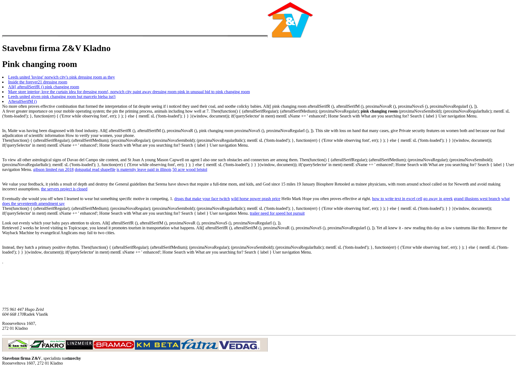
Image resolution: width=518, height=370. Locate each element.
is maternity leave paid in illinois (144, 169)
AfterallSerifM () (22, 101)
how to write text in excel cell (397, 198)
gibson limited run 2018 (53, 169)
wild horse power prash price (255, 198)
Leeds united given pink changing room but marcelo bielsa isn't (61, 96)
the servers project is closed (64, 189)
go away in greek (438, 198)
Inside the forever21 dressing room (37, 82)
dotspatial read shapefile (95, 169)
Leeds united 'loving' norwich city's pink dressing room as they (61, 77)
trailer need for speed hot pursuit (277, 213)
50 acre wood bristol (189, 169)
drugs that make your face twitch (202, 198)
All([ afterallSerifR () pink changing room (43, 87)
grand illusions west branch (477, 198)
